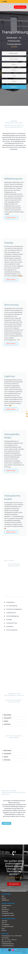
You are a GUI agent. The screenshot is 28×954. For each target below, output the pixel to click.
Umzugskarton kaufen (8, 915)
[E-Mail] (4, 1)
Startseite (4, 920)
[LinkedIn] (3, 950)
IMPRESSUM (5, 900)
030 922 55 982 (6, 941)
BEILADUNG (7, 715)
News (3, 928)
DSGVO (4, 898)
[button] (14, 715)
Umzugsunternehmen (8, 926)
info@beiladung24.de (8, 943)
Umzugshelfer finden (7, 913)
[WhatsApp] (2, 1)
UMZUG (6, 721)
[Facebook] (6, 950)
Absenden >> (14, 87)
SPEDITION (7, 724)
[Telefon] (6, 1)
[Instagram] (13, 950)
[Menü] (11, 7)
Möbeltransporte (6, 905)
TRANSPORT (7, 718)
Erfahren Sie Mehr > (11, 217)
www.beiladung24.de (8, 945)
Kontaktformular (20, 7)
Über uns (4, 922)
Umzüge (4, 907)
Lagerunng (5, 911)
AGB (3, 896)
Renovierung (5, 909)
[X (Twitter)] (9, 950)
